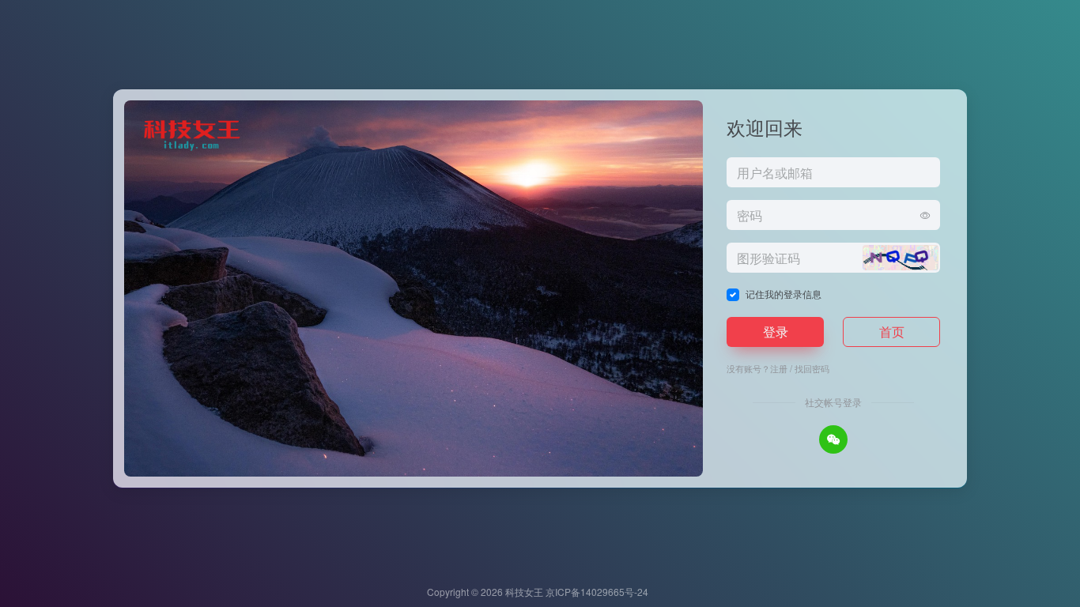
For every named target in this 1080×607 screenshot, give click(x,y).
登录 (775, 331)
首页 (891, 331)
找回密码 (812, 368)
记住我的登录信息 (783, 293)
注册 (778, 368)
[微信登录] (833, 439)
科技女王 (524, 591)
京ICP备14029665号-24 (598, 591)
